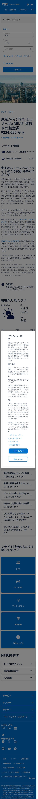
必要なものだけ (18, 459)
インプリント (14, 442)
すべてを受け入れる (18, 451)
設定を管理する (15, 445)
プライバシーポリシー (17, 435)
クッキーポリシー (15, 438)
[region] (18, 399)
